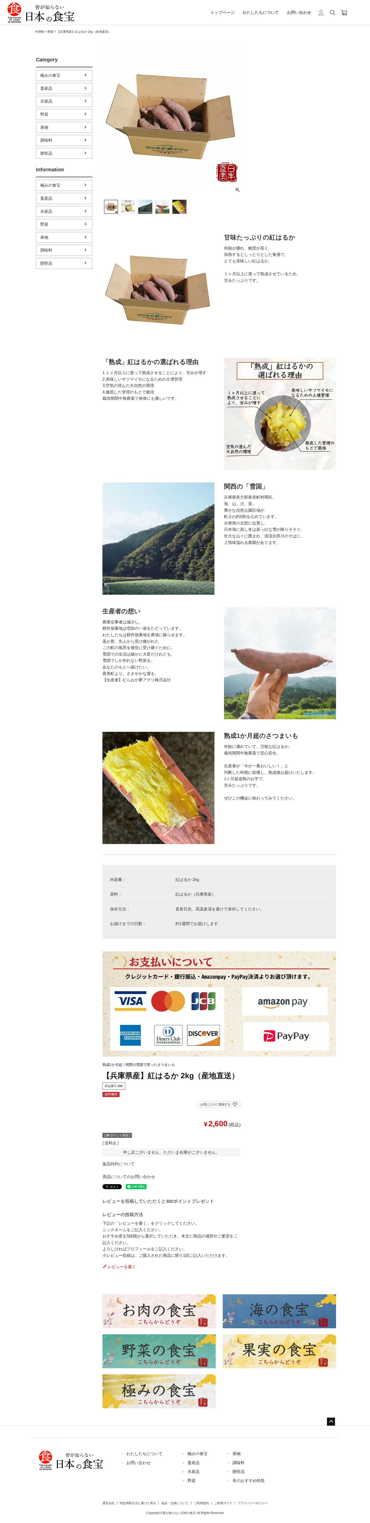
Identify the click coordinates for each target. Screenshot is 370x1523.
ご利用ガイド (223, 1503)
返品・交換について (175, 1503)
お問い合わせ (299, 12)
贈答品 (46, 153)
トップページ (222, 12)
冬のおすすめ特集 (249, 1480)
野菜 (51, 31)
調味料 (46, 140)
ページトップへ (331, 1422)
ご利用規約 (201, 1503)
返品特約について (118, 1164)
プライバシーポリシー (253, 1503)
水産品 (46, 101)
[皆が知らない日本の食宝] (41, 13)
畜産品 (46, 88)
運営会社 (108, 1503)
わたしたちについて (261, 12)
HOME (39, 31)
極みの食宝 (50, 75)
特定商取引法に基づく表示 (138, 1503)
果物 (44, 127)
